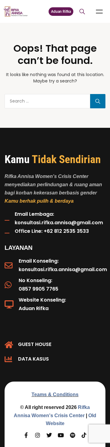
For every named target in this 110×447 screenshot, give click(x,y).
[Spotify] (72, 435)
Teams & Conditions (55, 394)
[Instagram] (37, 435)
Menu (99, 11)
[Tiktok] (84, 435)
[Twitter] (49, 435)
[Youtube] (61, 435)
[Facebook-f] (26, 435)
